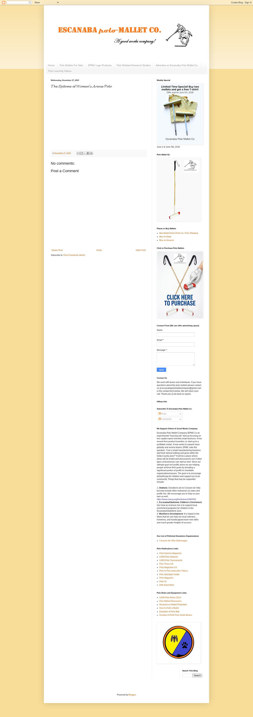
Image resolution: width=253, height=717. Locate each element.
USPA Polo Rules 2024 (170, 597)
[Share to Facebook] (88, 153)
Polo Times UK (166, 564)
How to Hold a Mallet (169, 608)
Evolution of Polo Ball (169, 611)
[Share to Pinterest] (91, 153)
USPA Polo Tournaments (170, 560)
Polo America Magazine (170, 553)
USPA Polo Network (168, 557)
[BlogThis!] (81, 153)
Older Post (141, 250)
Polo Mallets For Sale (71, 65)
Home (51, 65)
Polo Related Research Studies (134, 65)
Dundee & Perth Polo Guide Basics (175, 615)
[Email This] (78, 153)
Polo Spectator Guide (169, 574)
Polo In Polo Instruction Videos (173, 571)
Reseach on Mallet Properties (173, 604)
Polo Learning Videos (59, 71)
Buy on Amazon (166, 240)
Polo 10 (163, 581)
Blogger (132, 695)
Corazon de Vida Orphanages (173, 540)
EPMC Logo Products (100, 65)
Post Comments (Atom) (74, 255)
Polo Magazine (166, 578)
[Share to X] (85, 153)
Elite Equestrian (166, 585)
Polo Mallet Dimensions (170, 601)
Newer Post (57, 250)
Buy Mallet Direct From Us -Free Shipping (178, 233)
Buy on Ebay (165, 236)
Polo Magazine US (168, 567)
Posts (163, 414)
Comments (166, 419)
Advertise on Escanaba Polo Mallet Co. (177, 65)
